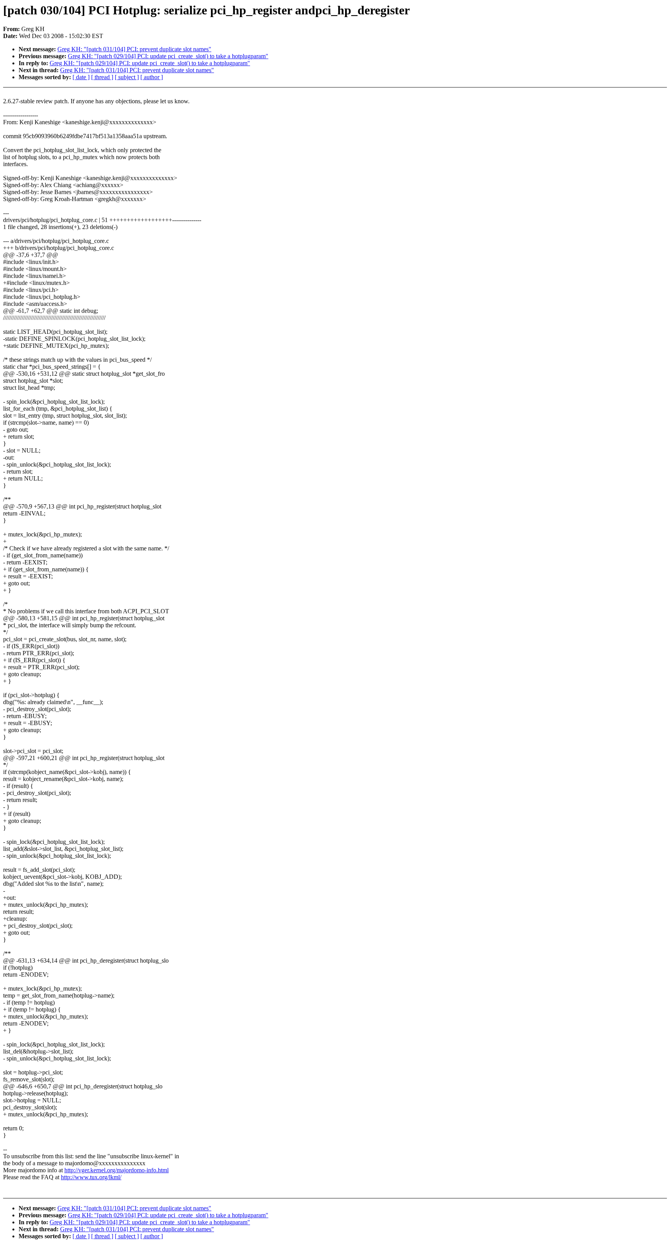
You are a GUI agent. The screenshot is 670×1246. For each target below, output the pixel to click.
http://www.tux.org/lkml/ (91, 1177)
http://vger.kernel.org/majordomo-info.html (116, 1170)
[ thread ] (102, 77)
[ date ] (81, 77)
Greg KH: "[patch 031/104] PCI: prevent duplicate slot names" (134, 49)
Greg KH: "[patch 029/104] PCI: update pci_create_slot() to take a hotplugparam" (168, 56)
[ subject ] (127, 77)
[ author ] (151, 77)
